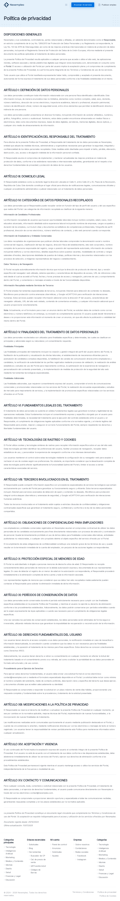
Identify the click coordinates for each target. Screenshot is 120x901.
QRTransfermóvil (38, 866)
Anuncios (56, 848)
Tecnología (10, 847)
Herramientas (35, 852)
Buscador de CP (38, 856)
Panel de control (59, 844)
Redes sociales (81, 852)
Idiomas (9, 865)
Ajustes (55, 856)
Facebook (81, 856)
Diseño (9, 868)
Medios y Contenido (14, 861)
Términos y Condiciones (83, 892)
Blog (31, 848)
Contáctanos (81, 848)
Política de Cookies (107, 896)
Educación (10, 880)
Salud (8, 872)
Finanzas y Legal (13, 876)
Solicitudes (33, 844)
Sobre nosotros (82, 844)
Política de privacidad (107, 892)
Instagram (81, 859)
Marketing (10, 857)
